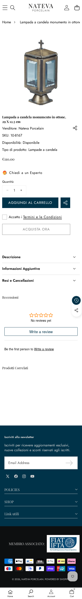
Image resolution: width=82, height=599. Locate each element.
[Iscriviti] (69, 463)
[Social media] (76, 310)
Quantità (8, 182)
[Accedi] (67, 8)
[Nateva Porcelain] (40, 8)
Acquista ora (36, 229)
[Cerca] (12, 8)
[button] (77, 8)
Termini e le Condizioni (42, 217)
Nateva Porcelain (31, 128)
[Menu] (5, 8)
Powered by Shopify (57, 579)
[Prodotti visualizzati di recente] (76, 300)
